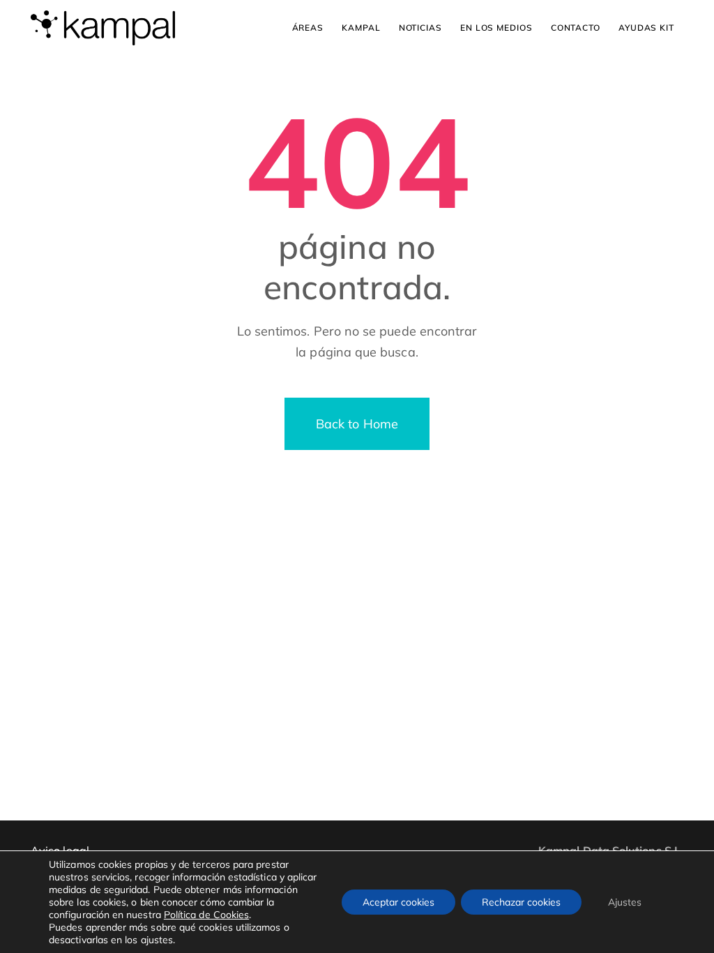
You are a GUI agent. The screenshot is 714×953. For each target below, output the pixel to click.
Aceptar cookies (398, 902)
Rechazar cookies (521, 902)
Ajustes (624, 902)
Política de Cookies (206, 914)
